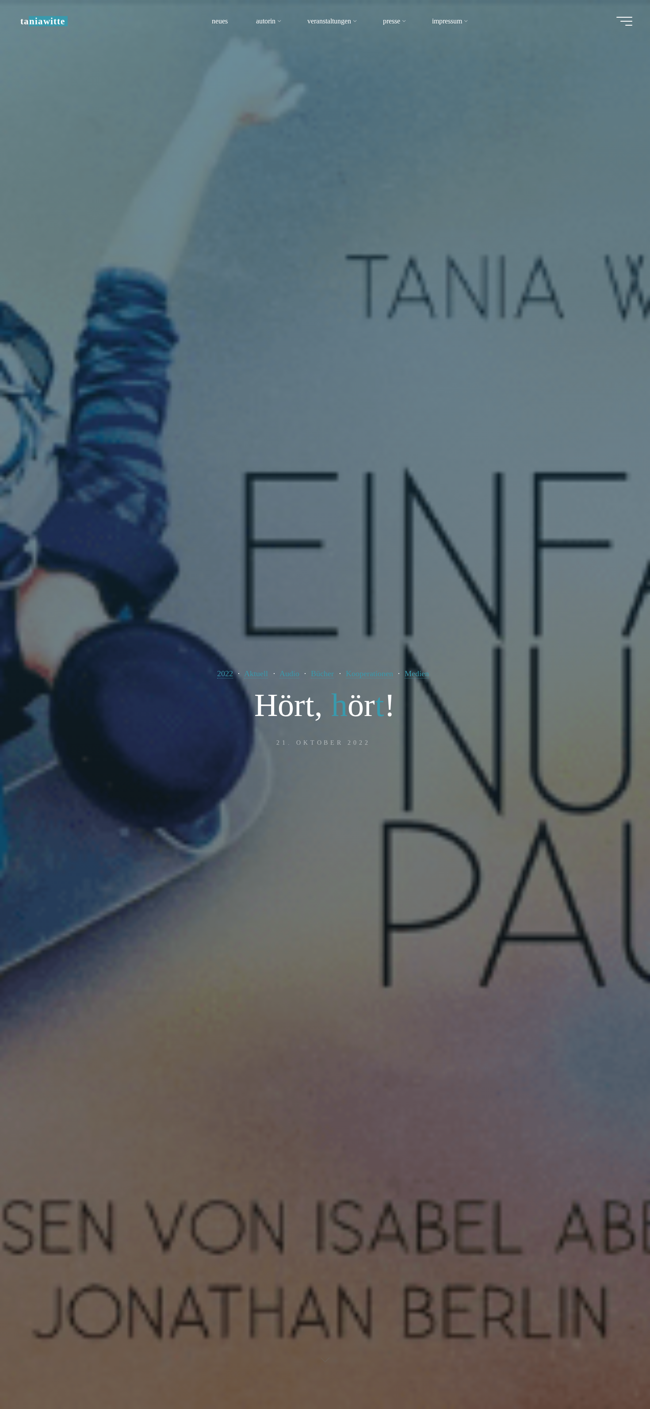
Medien (417, 673)
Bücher (322, 673)
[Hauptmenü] (624, 21)
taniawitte (42, 21)
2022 (225, 673)
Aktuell (256, 673)
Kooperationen (369, 673)
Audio (289, 673)
